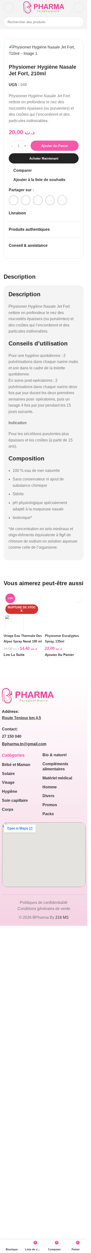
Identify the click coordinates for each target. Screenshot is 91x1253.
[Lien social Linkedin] (50, 200)
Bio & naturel (54, 1081)
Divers (48, 1122)
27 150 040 (11, 1063)
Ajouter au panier (54, 146)
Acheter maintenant (43, 158)
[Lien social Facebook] (13, 200)
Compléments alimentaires (55, 1093)
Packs (48, 1140)
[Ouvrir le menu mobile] (8, 7)
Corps (7, 1136)
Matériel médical (57, 1104)
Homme (49, 1113)
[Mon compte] (78, 7)
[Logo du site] (43, 7)
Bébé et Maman (16, 1091)
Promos (49, 1131)
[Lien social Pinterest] (38, 200)
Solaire (8, 1100)
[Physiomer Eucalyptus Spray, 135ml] (64, 774)
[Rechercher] (79, 22)
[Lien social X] (26, 200)
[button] (59, 981)
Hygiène (9, 1118)
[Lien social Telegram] (62, 200)
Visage (8, 1109)
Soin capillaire (15, 1127)
